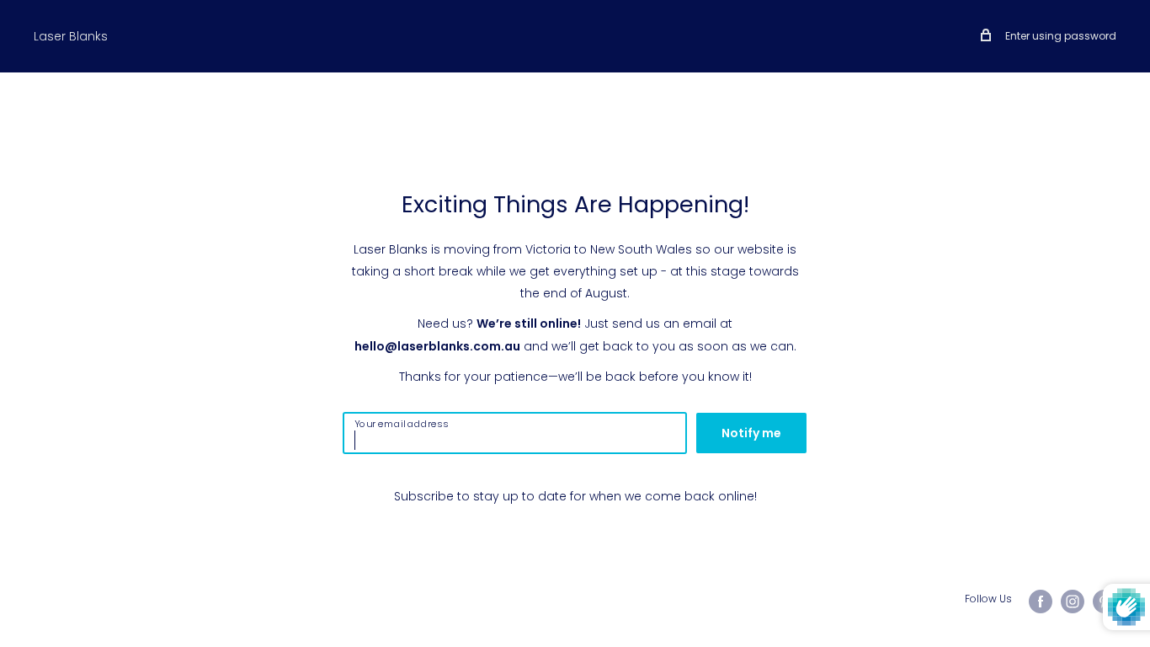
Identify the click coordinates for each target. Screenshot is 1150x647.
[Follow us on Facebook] (1040, 601)
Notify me (751, 433)
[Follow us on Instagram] (1072, 601)
